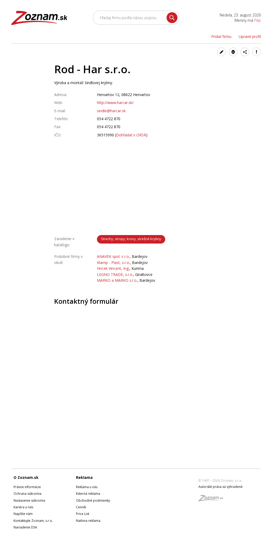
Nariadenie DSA (25, 527)
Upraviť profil (250, 36)
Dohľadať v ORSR (131, 134)
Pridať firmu (221, 36)
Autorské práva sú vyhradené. (220, 486)
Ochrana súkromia (27, 493)
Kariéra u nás (23, 507)
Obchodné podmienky (93, 500)
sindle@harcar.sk (111, 110)
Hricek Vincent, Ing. (113, 268)
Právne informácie (27, 487)
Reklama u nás (86, 487)
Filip (257, 20)
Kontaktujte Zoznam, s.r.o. (33, 520)
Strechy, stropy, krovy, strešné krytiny (131, 238)
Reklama (84, 477)
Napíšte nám (23, 513)
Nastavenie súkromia (29, 500)
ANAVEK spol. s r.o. (113, 256)
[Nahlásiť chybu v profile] (256, 51)
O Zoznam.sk (26, 477)
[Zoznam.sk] (212, 499)
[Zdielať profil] (244, 51)
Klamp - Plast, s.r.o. (113, 262)
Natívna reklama (88, 520)
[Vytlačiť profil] (233, 51)
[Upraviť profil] (221, 51)
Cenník (81, 507)
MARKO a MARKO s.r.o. (117, 280)
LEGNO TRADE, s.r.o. (115, 274)
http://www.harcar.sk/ (115, 102)
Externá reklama (88, 493)
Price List (82, 513)
